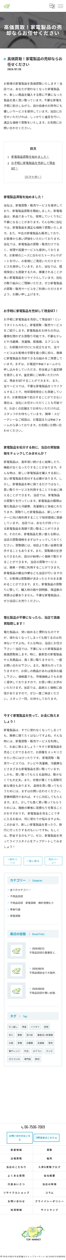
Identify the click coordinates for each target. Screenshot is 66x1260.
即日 (37, 1058)
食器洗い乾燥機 (45, 1034)
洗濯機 (40, 1042)
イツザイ (35, 1026)
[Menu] (60, 6)
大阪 (11, 1042)
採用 (46, 1026)
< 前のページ (12, 861)
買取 (20, 1034)
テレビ (49, 1050)
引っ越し (13, 1026)
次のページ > (53, 861)
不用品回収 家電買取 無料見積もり (32, 903)
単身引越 (15, 909)
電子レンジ (14, 1050)
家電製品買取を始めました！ (30, 156)
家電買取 (15, 916)
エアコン (37, 1050)
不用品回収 (16, 896)
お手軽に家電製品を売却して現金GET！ (33, 165)
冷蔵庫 (29, 1042)
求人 (11, 1034)
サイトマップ (49, 1210)
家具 (50, 1042)
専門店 (27, 1058)
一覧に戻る (33, 861)
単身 (24, 1026)
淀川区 (29, 1034)
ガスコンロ (14, 1058)
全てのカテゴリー (20, 890)
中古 (26, 1050)
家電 (20, 1042)
